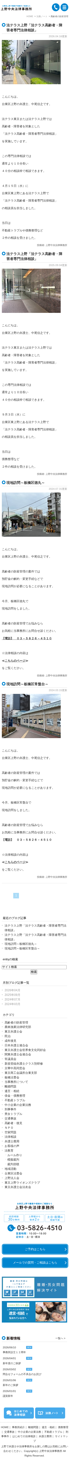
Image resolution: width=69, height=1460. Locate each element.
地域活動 (10, 1168)
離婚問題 (10, 1086)
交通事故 (10, 1118)
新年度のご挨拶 (12, 1363)
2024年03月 (12, 1004)
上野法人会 (12, 1178)
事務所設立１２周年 (14, 1352)
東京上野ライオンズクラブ (22, 1182)
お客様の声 (12, 1146)
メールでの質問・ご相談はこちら (35, 1262)
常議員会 (10, 1059)
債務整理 (63, 1427)
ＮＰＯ (9, 1127)
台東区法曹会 (13, 1173)
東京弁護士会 (13, 1031)
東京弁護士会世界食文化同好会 (25, 1050)
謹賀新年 (8, 1396)
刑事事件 (10, 1109)
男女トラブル (13, 1113)
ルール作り (14, 1155)
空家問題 (10, 1132)
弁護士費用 (12, 1141)
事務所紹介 (18, 1427)
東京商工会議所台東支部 (21, 1072)
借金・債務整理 (15, 1095)
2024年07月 (12, 999)
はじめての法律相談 (24, 1436)
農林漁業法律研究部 (18, 1026)
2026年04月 (12, 990)
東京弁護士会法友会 (18, 1187)
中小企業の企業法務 (18, 1104)
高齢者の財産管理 (16, 1022)
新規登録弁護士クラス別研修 (24, 1063)
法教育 (9, 1150)
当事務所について (16, 1081)
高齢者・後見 (13, 1123)
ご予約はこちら (35, 1249)
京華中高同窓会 (15, 1068)
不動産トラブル (15, 1100)
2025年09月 (12, 994)
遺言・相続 (12, 1091)
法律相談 (10, 1136)
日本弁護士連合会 (16, 1045)
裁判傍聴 (13, 1164)
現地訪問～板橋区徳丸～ (25, 483)
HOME (5, 1427)
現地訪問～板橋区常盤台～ (27, 684)
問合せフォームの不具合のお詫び (22, 1374)
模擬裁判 (13, 1159)
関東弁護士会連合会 (18, 1054)
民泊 (7, 1036)
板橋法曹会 (12, 1077)
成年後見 (10, 1040)
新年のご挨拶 (10, 1385)
